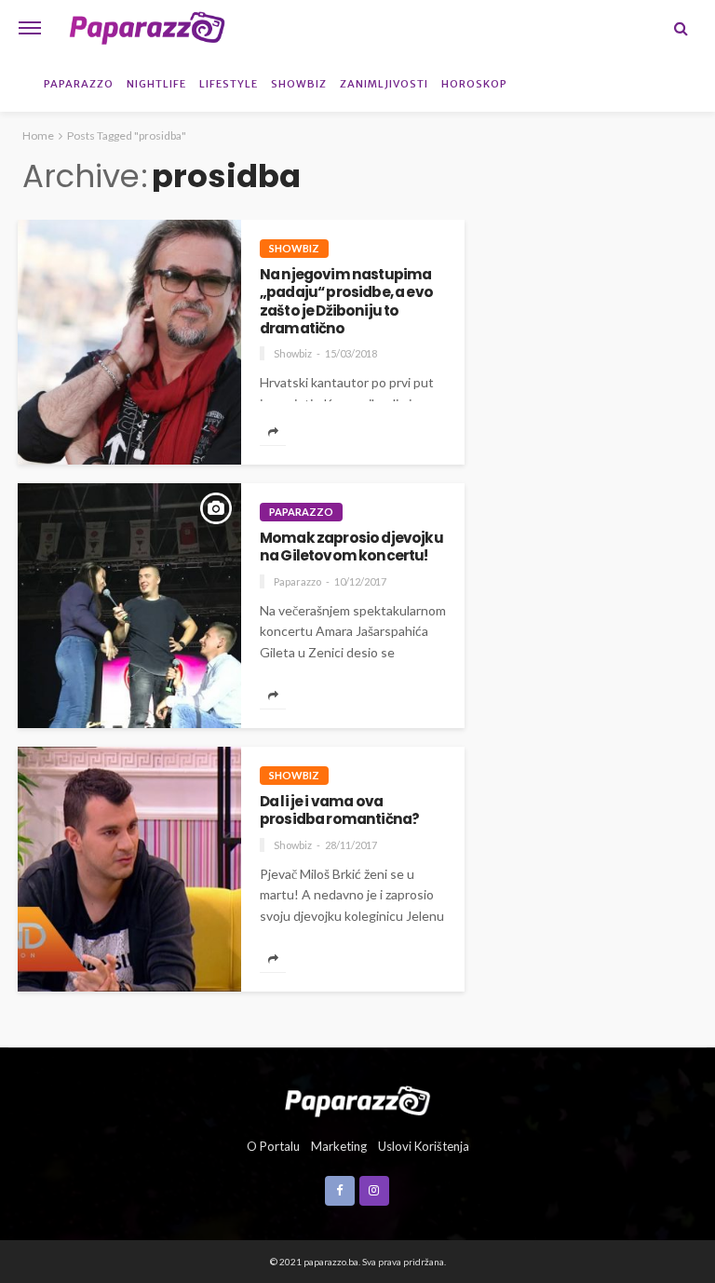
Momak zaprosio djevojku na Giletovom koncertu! (351, 547)
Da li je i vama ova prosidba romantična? (339, 810)
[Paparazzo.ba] (147, 28)
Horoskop (474, 83)
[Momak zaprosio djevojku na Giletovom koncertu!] (129, 605)
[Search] (680, 28)
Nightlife (156, 83)
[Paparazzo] (357, 1099)
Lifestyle (228, 83)
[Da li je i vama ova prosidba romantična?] (129, 869)
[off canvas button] (30, 28)
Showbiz (299, 83)
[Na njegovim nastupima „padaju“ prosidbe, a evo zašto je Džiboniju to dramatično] (129, 342)
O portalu (273, 1146)
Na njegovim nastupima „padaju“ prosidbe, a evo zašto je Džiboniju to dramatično (346, 301)
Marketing (339, 1146)
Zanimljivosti (384, 83)
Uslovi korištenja (423, 1146)
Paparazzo (79, 83)
